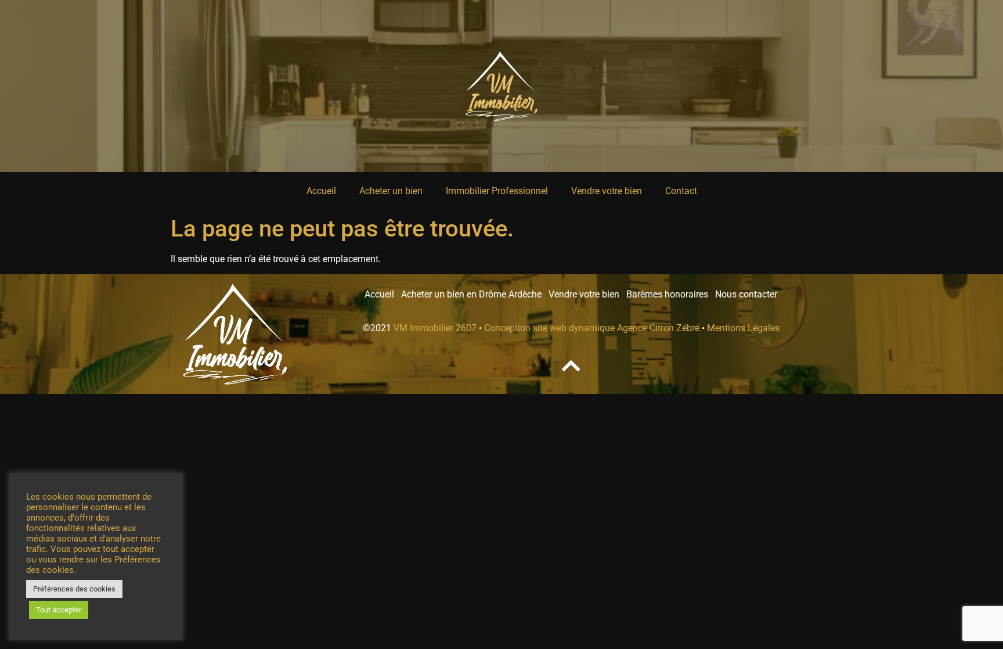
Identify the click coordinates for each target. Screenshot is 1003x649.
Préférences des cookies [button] (74, 589)
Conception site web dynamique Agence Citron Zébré (591, 328)
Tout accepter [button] (58, 609)
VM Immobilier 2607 (435, 328)
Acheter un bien (391, 190)
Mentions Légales (743, 328)
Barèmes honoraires (670, 294)
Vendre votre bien (606, 190)
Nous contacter (746, 294)
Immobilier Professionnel (497, 190)
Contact (681, 190)
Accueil (321, 190)
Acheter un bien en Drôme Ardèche (475, 294)
